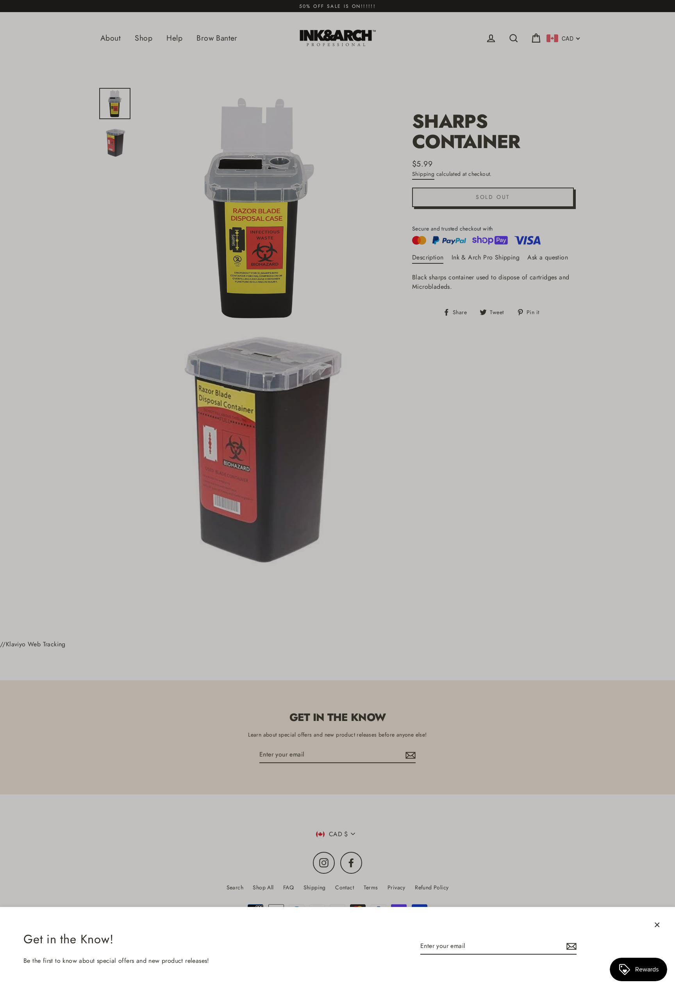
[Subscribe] (570, 946)
